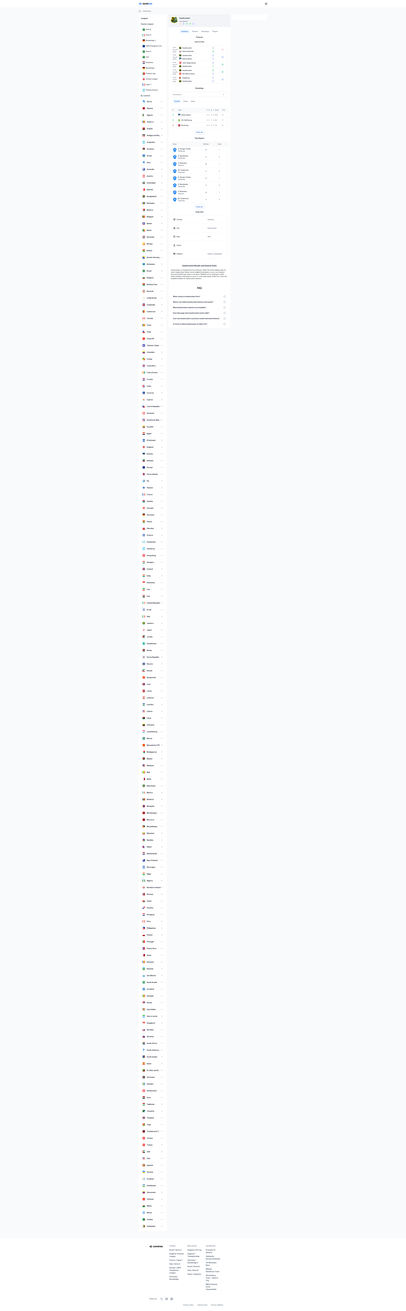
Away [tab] (193, 101)
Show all (199, 132)
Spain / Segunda (194, 1274)
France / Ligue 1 (175, 1260)
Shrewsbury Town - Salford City (212, 1277)
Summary (184, 31)
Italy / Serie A (174, 1264)
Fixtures (195, 31)
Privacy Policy (188, 1305)
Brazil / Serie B (194, 1266)
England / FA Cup (195, 1250)
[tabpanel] (199, 118)
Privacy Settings (217, 1305)
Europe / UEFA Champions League (175, 1270)
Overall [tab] (177, 101)
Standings (205, 31)
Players (215, 31)
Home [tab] (185, 101)
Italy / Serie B (193, 1270)
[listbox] (199, 94)
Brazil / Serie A (175, 1250)
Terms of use (202, 1305)
